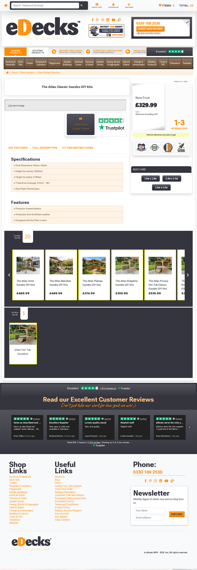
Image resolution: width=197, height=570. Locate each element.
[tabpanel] (162, 27)
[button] (10, 63)
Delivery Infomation (65, 492)
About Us (60, 476)
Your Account (62, 513)
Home (14, 72)
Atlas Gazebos (27, 72)
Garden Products (16, 51)
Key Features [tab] (18, 147)
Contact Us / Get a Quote (68, 486)
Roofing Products (38, 51)
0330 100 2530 (148, 23)
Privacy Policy (62, 507)
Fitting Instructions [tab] (77, 147)
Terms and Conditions (66, 504)
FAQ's (58, 482)
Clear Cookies (62, 519)
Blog (57, 479)
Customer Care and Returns (69, 495)
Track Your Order (64, 489)
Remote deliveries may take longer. (161, 135)
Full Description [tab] (45, 147)
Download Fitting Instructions (70, 498)
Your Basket (61, 516)
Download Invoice (64, 501)
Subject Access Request (68, 510)
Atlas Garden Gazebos (49, 72)
